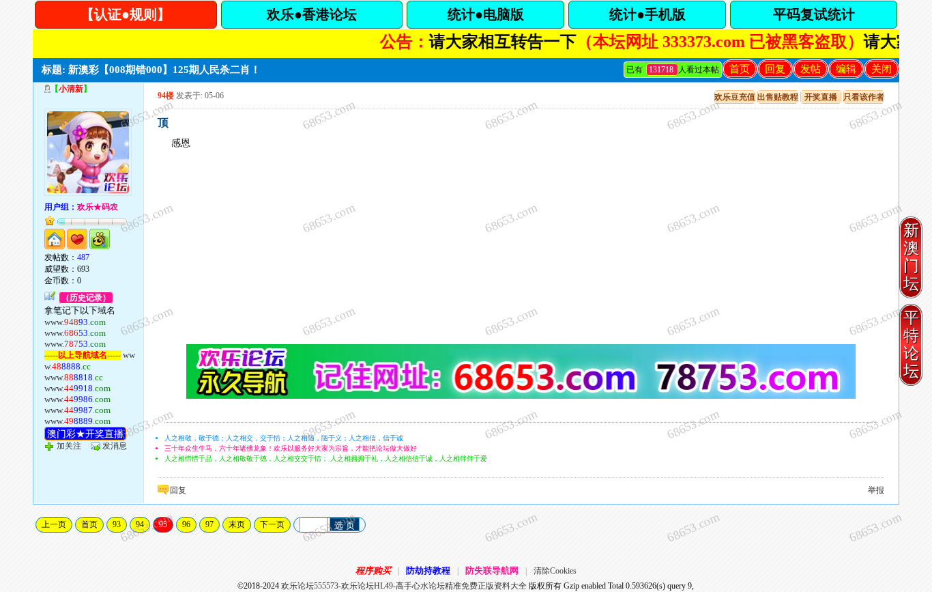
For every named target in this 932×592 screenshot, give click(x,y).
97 (209, 524)
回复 (775, 69)
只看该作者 (863, 97)
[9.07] (520, 396)
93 (117, 524)
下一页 (272, 524)
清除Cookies (555, 571)
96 (186, 524)
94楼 (166, 95)
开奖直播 (820, 97)
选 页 (344, 525)
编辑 (846, 69)
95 (163, 524)
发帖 (810, 69)
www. (75, 322)
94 (140, 524)
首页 (739, 69)
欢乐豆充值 (734, 97)
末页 (237, 524)
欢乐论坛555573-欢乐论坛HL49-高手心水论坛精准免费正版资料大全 (404, 586)
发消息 (114, 446)
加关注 (69, 446)
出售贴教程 (777, 97)
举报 (876, 490)
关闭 (881, 69)
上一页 (54, 524)
